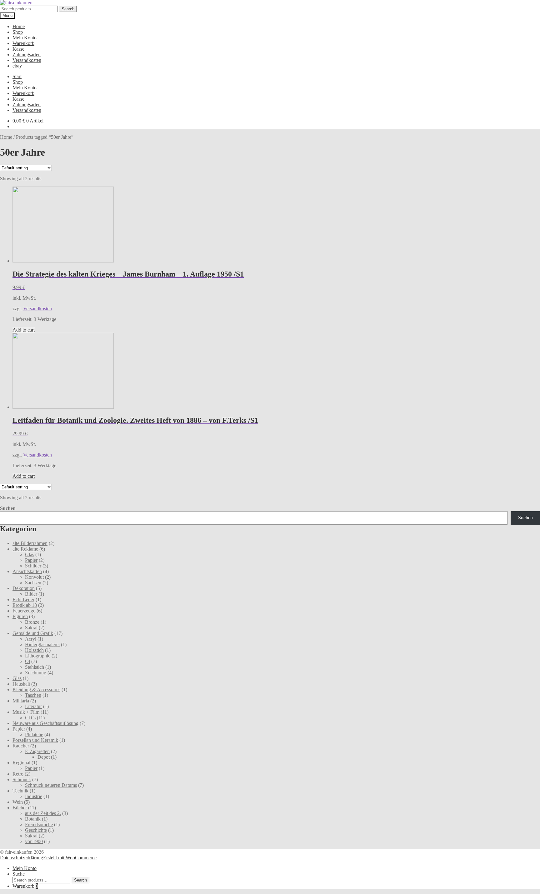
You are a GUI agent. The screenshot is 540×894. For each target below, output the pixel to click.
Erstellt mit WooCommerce (70, 857)
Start (17, 76)
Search (68, 9)
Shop (17, 32)
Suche (18, 874)
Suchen (8, 508)
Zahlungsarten (26, 54)
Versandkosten (26, 60)
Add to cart (23, 329)
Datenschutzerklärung (21, 857)
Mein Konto (24, 37)
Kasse (18, 49)
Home (18, 26)
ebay (17, 65)
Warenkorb (23, 43)
